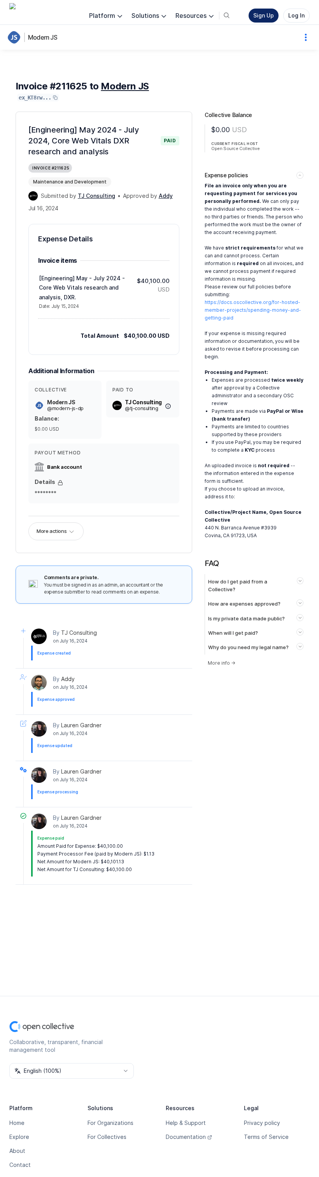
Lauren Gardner (81, 725)
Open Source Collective (235, 148)
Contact (20, 1164)
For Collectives (107, 1136)
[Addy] (39, 682)
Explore (19, 1136)
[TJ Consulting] (33, 196)
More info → (221, 663)
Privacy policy (262, 1122)
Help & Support (186, 1122)
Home (17, 1122)
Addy (68, 679)
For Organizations (110, 1122)
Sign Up (263, 15)
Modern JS (42, 37)
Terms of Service (266, 1136)
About (17, 1150)
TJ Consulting (79, 632)
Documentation (186, 1136)
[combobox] (71, 1071)
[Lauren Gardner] (39, 729)
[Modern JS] (15, 37)
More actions (52, 531)
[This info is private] (60, 482)
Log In (296, 15)
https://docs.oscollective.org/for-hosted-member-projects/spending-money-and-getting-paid (253, 310)
